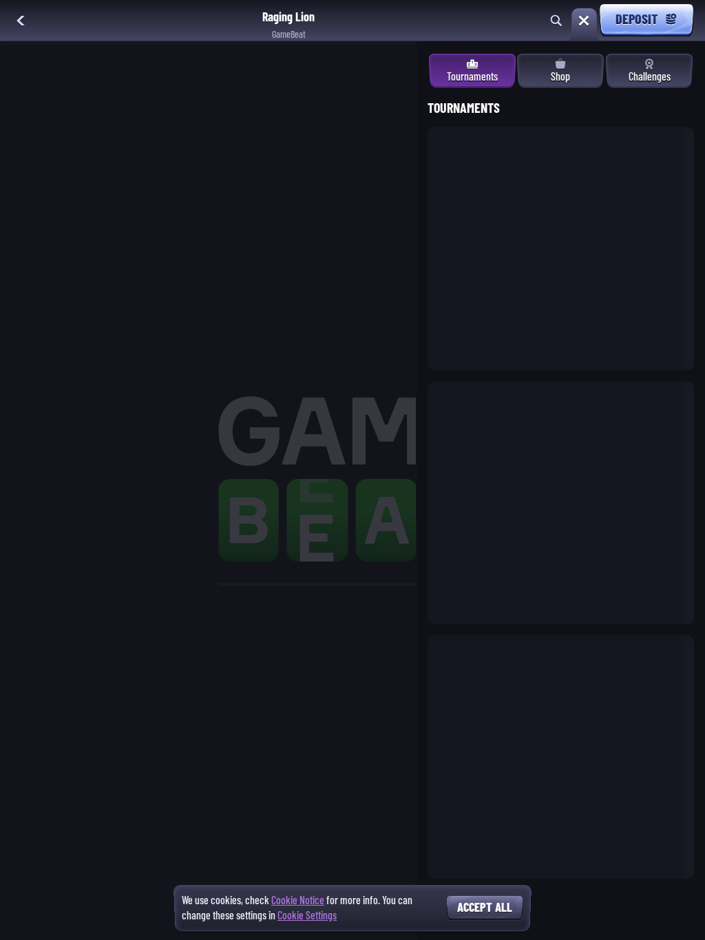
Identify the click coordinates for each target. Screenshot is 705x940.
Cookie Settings (307, 916)
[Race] (583, 20)
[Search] (556, 20)
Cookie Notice (297, 900)
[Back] (20, 20)
